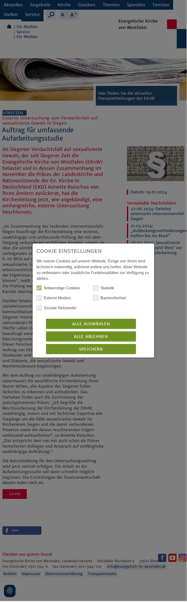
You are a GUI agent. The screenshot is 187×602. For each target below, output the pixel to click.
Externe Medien (57, 298)
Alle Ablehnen (91, 336)
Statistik (107, 288)
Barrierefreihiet (113, 298)
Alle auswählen (91, 323)
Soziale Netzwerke (60, 308)
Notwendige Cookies (62, 288)
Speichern (91, 349)
